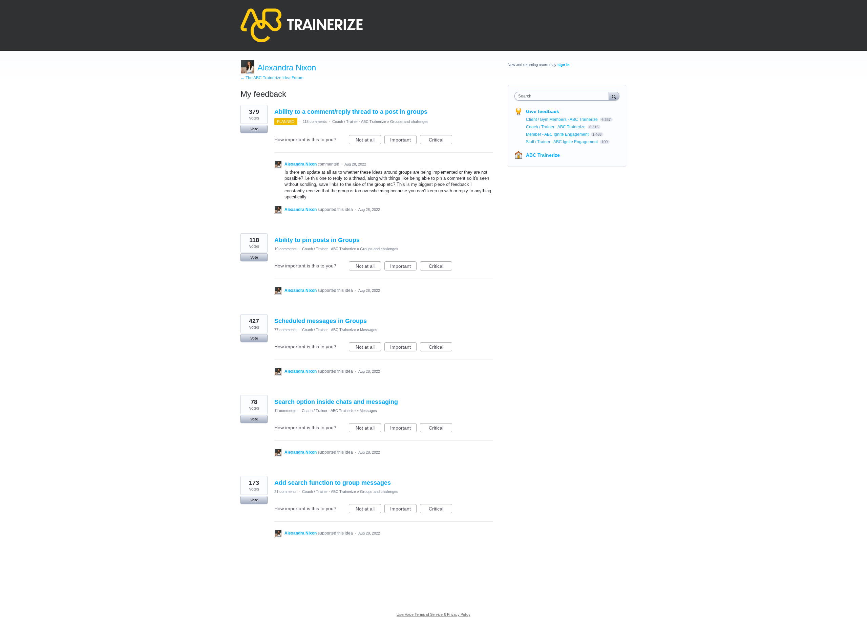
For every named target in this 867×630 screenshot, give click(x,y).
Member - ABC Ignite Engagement (558, 134)
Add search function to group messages (332, 482)
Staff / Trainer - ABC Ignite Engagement (562, 141)
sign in (563, 65)
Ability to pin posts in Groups (317, 240)
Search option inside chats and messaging (336, 401)
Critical (440, 140)
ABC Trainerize (543, 155)
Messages (368, 330)
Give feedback (542, 111)
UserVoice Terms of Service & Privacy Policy (433, 614)
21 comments (285, 492)
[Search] (614, 96)
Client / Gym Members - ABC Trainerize (562, 119)
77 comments (285, 330)
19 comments (285, 249)
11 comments (285, 411)
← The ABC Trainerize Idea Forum (271, 77)
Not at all (368, 140)
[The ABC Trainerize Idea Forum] (301, 25)
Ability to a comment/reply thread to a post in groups (350, 111)
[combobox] (563, 96)
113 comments (315, 122)
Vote (254, 129)
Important (403, 140)
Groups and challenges (409, 122)
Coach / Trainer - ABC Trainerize (359, 122)
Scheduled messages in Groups (320, 321)
